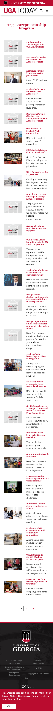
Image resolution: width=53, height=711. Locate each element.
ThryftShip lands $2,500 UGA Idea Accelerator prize (34, 557)
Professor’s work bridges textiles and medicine (36, 435)
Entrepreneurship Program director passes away (35, 73)
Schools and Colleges (14, 660)
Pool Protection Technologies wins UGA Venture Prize (35, 44)
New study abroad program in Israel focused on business (36, 384)
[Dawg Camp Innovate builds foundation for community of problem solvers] (13, 335)
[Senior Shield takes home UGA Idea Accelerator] (13, 99)
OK (8, 706)
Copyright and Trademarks (38, 674)
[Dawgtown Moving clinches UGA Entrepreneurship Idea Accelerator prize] (13, 118)
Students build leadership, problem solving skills (36, 356)
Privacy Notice (9, 696)
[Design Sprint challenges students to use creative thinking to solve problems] (13, 305)
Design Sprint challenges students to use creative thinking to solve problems (37, 298)
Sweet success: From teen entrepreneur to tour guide (36, 581)
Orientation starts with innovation (37, 455)
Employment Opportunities (14, 674)
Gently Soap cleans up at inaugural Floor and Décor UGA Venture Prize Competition (37, 409)
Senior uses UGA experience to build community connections (35, 531)
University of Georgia (26, 640)
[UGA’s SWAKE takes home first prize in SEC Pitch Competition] (13, 252)
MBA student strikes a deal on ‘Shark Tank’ (36, 151)
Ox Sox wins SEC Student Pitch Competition (34, 131)
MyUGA (39, 668)
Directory (38, 660)
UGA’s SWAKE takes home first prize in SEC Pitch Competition (37, 242)
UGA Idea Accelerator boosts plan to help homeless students (36, 196)
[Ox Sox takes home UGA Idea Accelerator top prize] (13, 229)
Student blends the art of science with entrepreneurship (37, 272)
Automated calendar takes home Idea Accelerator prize (36, 59)
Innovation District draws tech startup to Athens (36, 506)
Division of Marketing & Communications (14, 668)
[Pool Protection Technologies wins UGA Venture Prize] (13, 46)
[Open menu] (47, 10)
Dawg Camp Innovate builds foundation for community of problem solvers (37, 325)
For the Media (14, 664)
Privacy (26, 678)
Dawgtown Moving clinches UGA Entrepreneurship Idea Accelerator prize (37, 117)
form (19, 699)
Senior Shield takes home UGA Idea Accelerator (35, 91)
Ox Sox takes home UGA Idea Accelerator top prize (36, 228)
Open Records (38, 664)
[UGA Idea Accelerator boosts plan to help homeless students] (13, 207)
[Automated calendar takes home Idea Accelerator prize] (13, 61)
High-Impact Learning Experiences (37, 173)
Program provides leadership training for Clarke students (37, 478)
